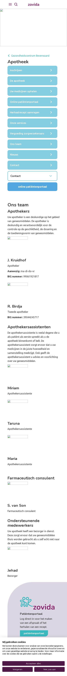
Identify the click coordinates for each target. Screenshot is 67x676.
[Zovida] (33, 4)
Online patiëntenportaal (32, 186)
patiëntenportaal (34, 633)
